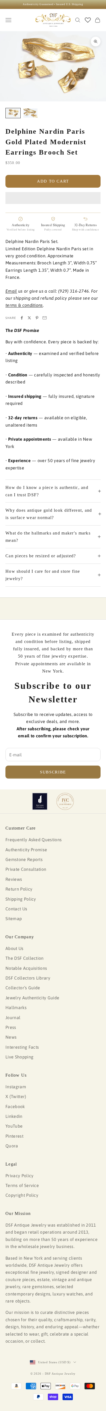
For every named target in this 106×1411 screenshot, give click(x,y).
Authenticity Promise (26, 849)
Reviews (13, 879)
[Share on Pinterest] (37, 318)
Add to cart (53, 181)
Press (10, 1027)
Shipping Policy (20, 899)
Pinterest (14, 1136)
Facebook (15, 1106)
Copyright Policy (21, 1195)
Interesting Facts (22, 1047)
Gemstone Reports (24, 859)
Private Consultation (25, 869)
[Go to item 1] (13, 113)
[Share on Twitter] (29, 318)
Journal (12, 1017)
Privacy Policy (19, 1175)
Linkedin (14, 1116)
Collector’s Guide (22, 987)
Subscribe (53, 772)
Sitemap (13, 918)
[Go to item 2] (30, 113)
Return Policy (18, 889)
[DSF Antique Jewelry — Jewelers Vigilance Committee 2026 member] (65, 801)
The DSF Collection (24, 958)
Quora (11, 1145)
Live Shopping (19, 1056)
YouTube (14, 1126)
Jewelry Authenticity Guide (32, 997)
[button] (53, 198)
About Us (14, 948)
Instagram (15, 1086)
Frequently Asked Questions (33, 839)
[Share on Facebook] (22, 318)
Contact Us (16, 908)
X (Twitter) (15, 1096)
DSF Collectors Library (27, 977)
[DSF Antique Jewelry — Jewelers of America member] (40, 801)
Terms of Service (22, 1185)
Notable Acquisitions (26, 968)
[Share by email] (44, 318)
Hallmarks (16, 1007)
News (11, 1037)
